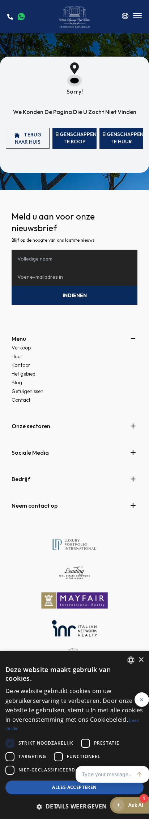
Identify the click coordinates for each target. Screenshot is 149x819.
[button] (74, 806)
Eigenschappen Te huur (122, 138)
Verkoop (21, 347)
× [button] (141, 660)
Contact (21, 400)
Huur (17, 356)
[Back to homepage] (74, 17)
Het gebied (23, 373)
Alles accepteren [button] (74, 787)
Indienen (75, 295)
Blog (17, 382)
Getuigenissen (27, 391)
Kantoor (21, 365)
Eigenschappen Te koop (75, 138)
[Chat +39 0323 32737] (21, 17)
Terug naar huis (28, 138)
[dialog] (74, 735)
